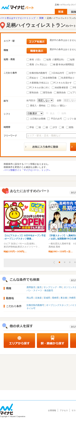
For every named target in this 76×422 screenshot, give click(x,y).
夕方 (55, 127)
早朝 (32, 127)
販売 (39, 287)
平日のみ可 (56, 118)
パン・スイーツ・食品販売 (40, 290)
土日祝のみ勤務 (38, 118)
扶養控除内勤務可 (38, 73)
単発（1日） (36, 59)
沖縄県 (72, 298)
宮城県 (47, 298)
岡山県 (30, 298)
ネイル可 (31, 308)
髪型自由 (47, 92)
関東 (41, 18)
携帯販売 (31, 287)
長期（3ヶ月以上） (39, 64)
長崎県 (55, 298)
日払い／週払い (58, 105)
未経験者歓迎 (61, 87)
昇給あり (34, 77)
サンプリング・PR (53, 287)
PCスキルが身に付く (40, 87)
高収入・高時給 (38, 105)
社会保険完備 (49, 77)
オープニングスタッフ (57, 305)
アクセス (64, 410)
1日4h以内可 (58, 73)
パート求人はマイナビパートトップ (17, 18)
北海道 (38, 298)
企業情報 (52, 410)
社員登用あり (68, 77)
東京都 (64, 298)
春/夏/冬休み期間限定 (63, 64)
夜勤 (71, 127)
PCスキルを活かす (62, 82)
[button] (54, 262)
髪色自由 (34, 92)
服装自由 (61, 92)
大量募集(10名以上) (39, 82)
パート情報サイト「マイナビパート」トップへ (27, 170)
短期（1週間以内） (55, 59)
